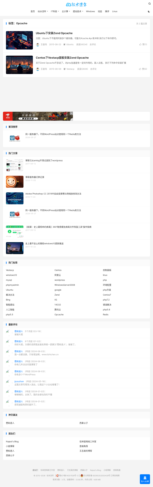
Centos (58, 270)
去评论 (93, 44)
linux (105, 275)
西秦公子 (83, 423)
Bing (8, 299)
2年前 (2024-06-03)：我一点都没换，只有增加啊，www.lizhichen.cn (36, 353)
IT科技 (54, 11)
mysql (9, 280)
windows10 (11, 275)
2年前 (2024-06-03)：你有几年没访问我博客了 (30, 363)
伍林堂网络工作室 (87, 441)
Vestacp (69, 69)
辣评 (107, 11)
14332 (58, 304)
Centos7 (107, 294)
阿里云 (58, 275)
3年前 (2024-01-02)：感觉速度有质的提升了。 (30, 403)
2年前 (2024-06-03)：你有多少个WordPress (30, 373)
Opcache (59, 314)
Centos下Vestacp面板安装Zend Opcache (62, 57)
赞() (143, 44)
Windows (90, 11)
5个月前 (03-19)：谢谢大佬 (28, 333)
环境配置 (107, 285)
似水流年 (76, 4)
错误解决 (107, 304)
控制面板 (107, 270)
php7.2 (106, 299)
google (58, 290)
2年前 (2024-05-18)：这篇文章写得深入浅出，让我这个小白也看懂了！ (37, 383)
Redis (105, 314)
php (105, 280)
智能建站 (10, 304)
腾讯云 (58, 309)
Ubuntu (68, 44)
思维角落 (83, 446)
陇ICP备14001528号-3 (68, 475)
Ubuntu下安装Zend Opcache (54, 33)
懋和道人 (10, 423)
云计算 (65, 11)
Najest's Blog (12, 441)
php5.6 (106, 309)
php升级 (107, 290)
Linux (114, 11)
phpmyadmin (12, 285)
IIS (56, 299)
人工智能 (10, 309)
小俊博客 (10, 446)
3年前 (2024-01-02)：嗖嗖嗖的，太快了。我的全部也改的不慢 (33, 393)
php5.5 (9, 314)
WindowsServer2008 (65, 285)
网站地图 (116, 475)
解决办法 (10, 294)
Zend (57, 294)
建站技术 (77, 11)
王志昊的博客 (85, 450)
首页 (33, 11)
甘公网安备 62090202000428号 (96, 475)
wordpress (60, 280)
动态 (100, 11)
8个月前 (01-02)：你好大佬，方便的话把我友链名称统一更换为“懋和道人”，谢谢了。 (45, 343)
